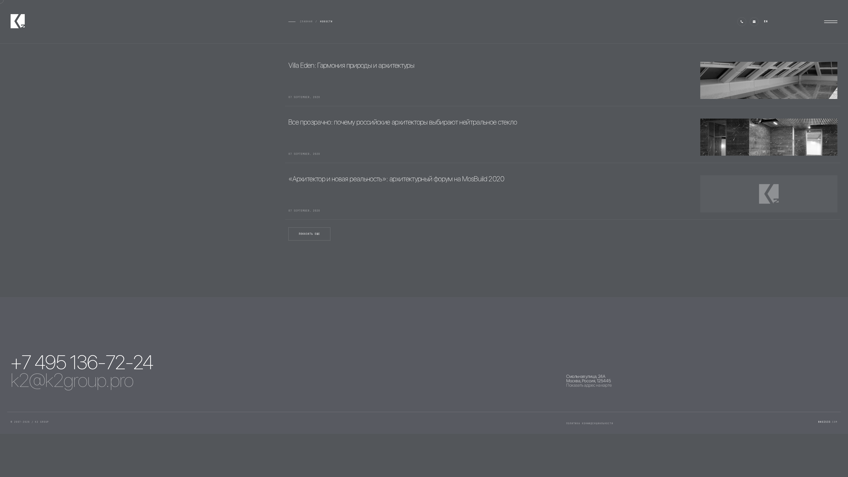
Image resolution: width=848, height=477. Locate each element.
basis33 (827, 422)
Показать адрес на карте (589, 385)
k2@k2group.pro (72, 380)
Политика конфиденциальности (589, 423)
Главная (306, 21)
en (766, 21)
